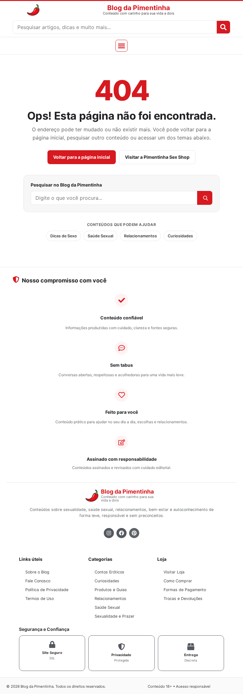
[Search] (223, 27)
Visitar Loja (174, 572)
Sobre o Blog (37, 572)
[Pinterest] (134, 533)
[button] (121, 46)
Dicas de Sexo (63, 236)
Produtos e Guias (111, 589)
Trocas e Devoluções (183, 598)
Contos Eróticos (109, 572)
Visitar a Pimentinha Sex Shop (157, 157)
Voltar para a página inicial (81, 157)
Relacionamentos (140, 236)
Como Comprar (178, 580)
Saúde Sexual (100, 236)
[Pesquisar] (204, 198)
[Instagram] (109, 533)
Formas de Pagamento (185, 589)
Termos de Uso (39, 598)
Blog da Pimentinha (138, 8)
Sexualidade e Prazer (114, 616)
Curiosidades (180, 236)
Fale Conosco (37, 580)
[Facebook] (121, 533)
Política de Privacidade (46, 589)
